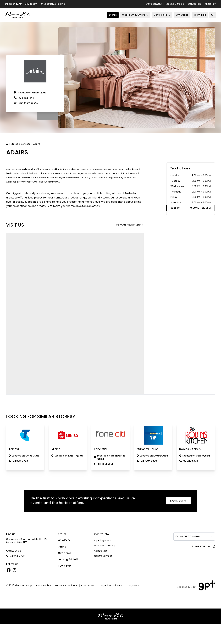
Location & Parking (104, 545)
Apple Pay (210, 3)
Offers (62, 546)
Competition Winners (110, 585)
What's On (65, 540)
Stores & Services (20, 144)
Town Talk (64, 565)
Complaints (132, 585)
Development (154, 3)
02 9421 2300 (17, 555)
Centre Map (101, 550)
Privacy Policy (43, 585)
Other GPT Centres (188, 536)
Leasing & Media (175, 3)
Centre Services (103, 556)
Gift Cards (65, 553)
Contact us (194, 3)
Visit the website (28, 103)
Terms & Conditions (66, 585)
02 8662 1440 (26, 97)
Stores (62, 534)
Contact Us (87, 585)
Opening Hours (102, 540)
